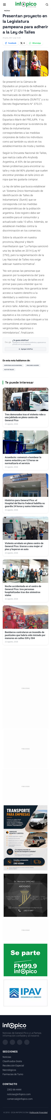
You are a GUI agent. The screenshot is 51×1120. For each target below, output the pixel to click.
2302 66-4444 (14, 1089)
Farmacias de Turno (13, 1074)
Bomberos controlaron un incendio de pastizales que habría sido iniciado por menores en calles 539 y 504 (25, 635)
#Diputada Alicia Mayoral (13, 365)
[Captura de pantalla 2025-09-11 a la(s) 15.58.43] (25, 895)
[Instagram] (12, 1042)
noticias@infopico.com (19, 1094)
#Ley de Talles (9, 369)
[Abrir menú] (4, 4)
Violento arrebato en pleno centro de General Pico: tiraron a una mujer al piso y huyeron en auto (24, 546)
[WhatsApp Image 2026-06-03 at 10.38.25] (25, 837)
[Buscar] (47, 4)
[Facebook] (5, 1042)
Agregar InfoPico (27, 349)
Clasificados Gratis (12, 1061)
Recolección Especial (13, 1065)
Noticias (7, 1057)
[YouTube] (26, 1042)
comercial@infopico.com (20, 1099)
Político (7, 11)
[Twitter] (19, 1042)
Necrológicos (9, 1070)
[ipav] (25, 992)
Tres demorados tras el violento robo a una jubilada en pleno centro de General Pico (25, 417)
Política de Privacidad (38, 1112)
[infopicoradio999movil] (25, 959)
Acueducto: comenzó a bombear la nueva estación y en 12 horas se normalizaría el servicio (23, 460)
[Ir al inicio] (25, 4)
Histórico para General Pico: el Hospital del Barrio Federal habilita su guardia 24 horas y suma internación (25, 503)
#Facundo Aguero (33, 365)
